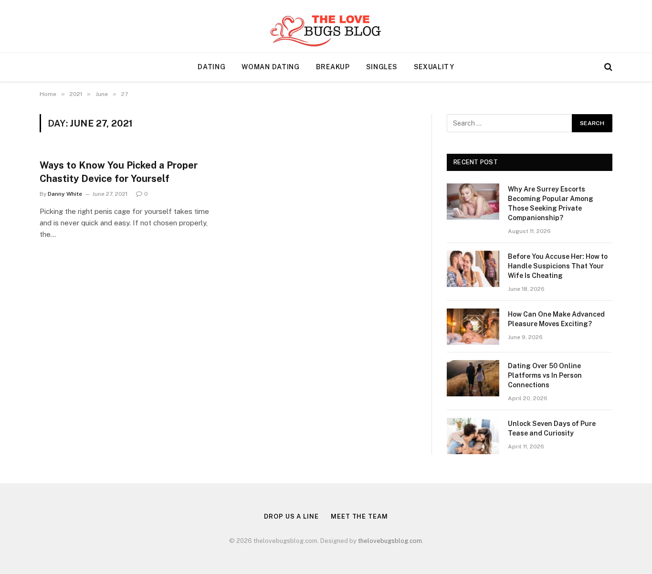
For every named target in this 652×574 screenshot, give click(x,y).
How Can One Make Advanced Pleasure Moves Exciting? (556, 319)
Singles (382, 67)
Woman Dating (270, 67)
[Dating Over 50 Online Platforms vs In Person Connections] (473, 378)
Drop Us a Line (291, 516)
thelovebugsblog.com (390, 540)
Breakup (333, 67)
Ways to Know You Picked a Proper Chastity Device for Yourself (119, 171)
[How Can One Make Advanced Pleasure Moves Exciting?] (473, 326)
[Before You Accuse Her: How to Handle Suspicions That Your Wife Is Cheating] (473, 269)
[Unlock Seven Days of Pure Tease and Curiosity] (473, 436)
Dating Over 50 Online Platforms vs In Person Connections (545, 375)
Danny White (65, 194)
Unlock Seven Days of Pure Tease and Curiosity (552, 428)
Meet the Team (359, 516)
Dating (211, 67)
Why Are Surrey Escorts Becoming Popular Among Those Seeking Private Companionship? (550, 203)
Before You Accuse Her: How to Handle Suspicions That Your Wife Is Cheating (558, 266)
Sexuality (434, 67)
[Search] (607, 67)
